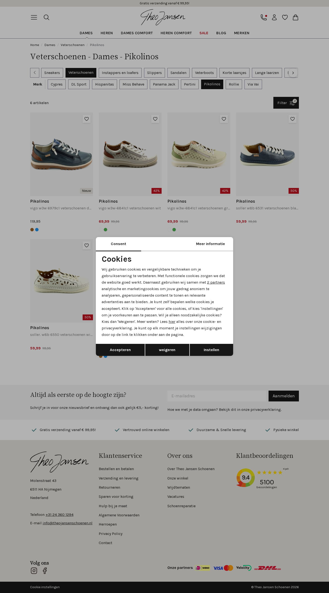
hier (172, 321)
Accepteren (120, 349)
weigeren (167, 349)
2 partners (216, 282)
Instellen (211, 349)
